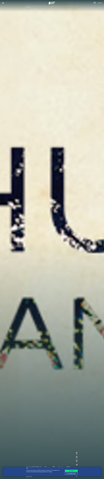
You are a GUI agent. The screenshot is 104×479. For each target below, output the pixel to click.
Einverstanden (71, 470)
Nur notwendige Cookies (71, 473)
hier (51, 471)
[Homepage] (52, 3)
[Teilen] (76, 465)
